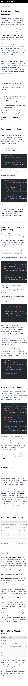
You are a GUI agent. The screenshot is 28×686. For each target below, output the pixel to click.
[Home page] (9, 1)
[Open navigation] (2, 1)
